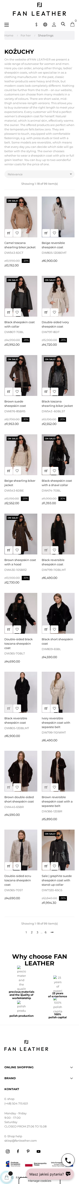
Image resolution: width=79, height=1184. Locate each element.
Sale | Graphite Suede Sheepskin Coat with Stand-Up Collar (57, 880)
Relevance (41, 174)
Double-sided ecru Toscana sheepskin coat (17, 880)
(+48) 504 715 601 (16, 1103)
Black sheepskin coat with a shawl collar (57, 483)
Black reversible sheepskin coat (53, 562)
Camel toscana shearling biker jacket (20, 245)
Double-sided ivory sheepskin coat (55, 324)
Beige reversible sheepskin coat (53, 245)
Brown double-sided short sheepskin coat (19, 799)
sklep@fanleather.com (20, 1140)
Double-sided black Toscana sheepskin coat (18, 643)
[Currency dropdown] (36, 24)
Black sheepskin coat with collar (19, 324)
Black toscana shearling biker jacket (57, 403)
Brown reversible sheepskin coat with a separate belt (57, 801)
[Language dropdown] (45, 24)
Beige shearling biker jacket (19, 483)
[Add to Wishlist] (17, 233)
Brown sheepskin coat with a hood (20, 562)
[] (9, 233)
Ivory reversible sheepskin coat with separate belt (56, 722)
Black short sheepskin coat (57, 641)
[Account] (54, 24)
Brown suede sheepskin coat (15, 403)
